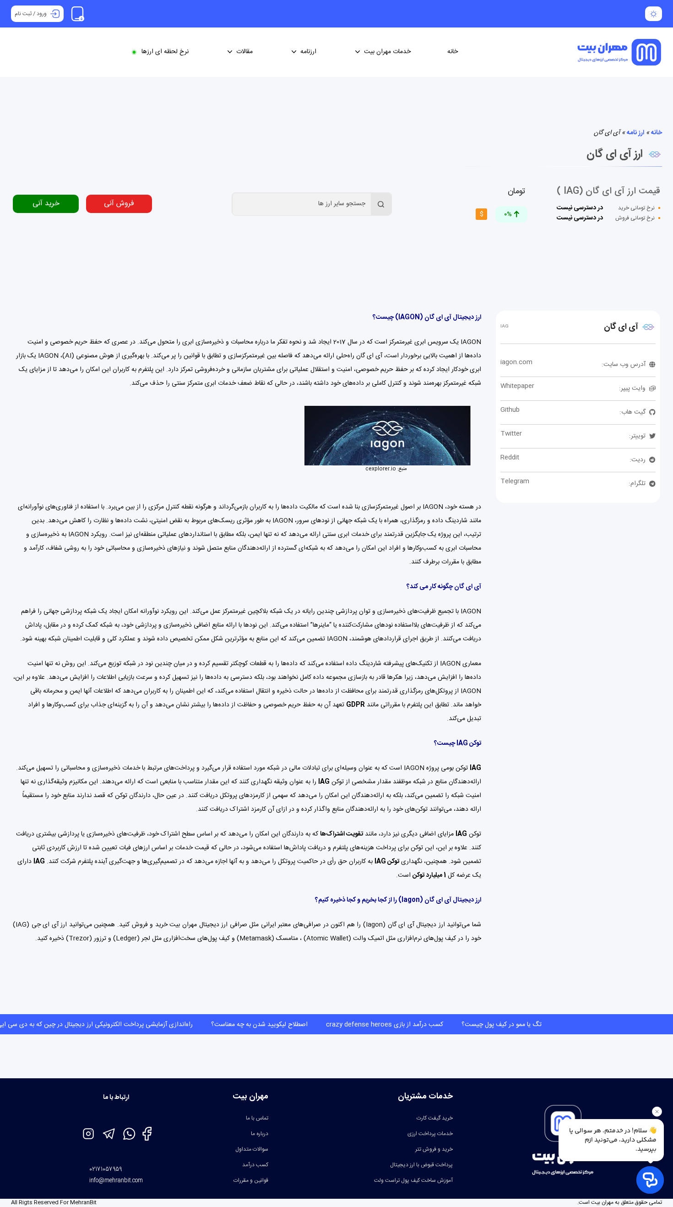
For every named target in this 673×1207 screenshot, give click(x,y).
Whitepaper (517, 386)
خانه (452, 52)
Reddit (509, 457)
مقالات (244, 52)
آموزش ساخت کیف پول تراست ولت (413, 1180)
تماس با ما (257, 1118)
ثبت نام (23, 13)
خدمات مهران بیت (387, 52)
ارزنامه (308, 52)
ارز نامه (635, 132)
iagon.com (516, 362)
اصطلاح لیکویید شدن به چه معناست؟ (205, 1024)
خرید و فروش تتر (434, 1149)
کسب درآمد (255, 1164)
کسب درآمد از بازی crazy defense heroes (330, 1024)
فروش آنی (119, 203)
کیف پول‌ (219, 938)
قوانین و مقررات (250, 1180)
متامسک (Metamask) (267, 938)
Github (510, 409)
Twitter (511, 433)
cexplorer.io (380, 469)
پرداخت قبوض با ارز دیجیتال (421, 1164)
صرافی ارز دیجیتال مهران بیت (208, 924)
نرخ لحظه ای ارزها (165, 52)
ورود (42, 13)
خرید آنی (46, 203)
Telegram (514, 481)
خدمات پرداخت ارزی (430, 1133)
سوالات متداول (251, 1149)
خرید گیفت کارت (435, 1118)
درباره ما (259, 1133)
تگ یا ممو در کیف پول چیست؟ (447, 1024)
